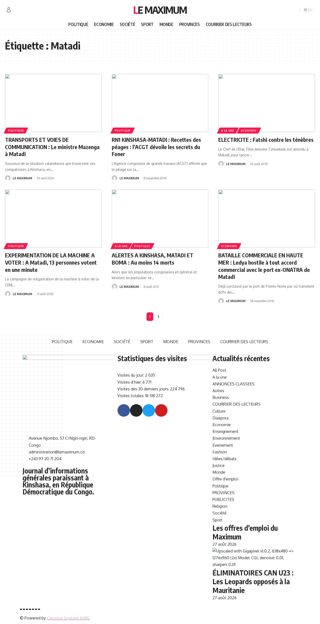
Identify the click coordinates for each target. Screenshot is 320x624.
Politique (16, 130)
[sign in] (8, 9)
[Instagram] (136, 410)
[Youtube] (161, 410)
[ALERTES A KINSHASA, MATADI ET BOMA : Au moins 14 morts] (160, 219)
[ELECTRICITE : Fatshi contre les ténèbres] (266, 103)
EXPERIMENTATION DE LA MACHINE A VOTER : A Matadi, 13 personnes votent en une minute (51, 262)
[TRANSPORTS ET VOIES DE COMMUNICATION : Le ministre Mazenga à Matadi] (53, 103)
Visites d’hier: (130, 382)
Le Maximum (160, 10)
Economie (249, 130)
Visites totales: (131, 395)
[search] (295, 10)
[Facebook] (16, 10)
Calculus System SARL (68, 617)
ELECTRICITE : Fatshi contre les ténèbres (266, 139)
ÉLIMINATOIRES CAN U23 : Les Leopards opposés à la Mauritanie (253, 581)
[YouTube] (27, 10)
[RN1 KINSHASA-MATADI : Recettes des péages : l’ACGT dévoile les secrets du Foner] (160, 103)
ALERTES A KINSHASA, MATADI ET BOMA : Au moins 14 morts (152, 259)
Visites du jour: (131, 375)
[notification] (289, 9)
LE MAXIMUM (22, 178)
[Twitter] (22, 10)
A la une (227, 130)
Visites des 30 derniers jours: (144, 388)
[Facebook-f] (124, 410)
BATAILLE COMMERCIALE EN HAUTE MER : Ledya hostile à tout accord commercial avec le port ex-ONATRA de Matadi (264, 266)
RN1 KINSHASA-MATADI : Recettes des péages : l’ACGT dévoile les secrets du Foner (156, 146)
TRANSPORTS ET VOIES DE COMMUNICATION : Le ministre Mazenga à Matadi (52, 146)
